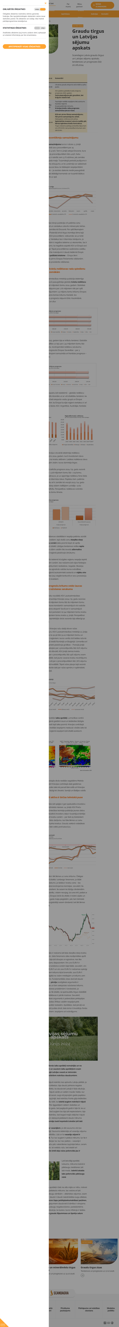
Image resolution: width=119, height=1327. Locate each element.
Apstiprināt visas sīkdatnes (24, 46)
